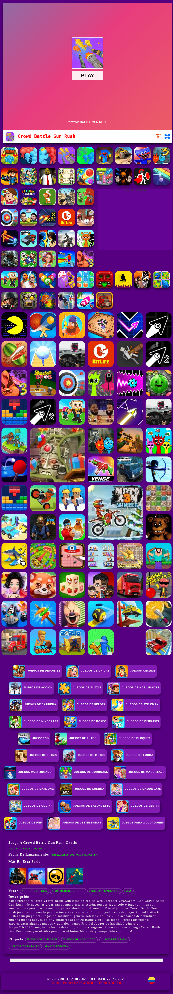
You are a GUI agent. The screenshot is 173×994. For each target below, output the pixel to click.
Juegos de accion (38, 687)
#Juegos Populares (104, 891)
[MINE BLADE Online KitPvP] (28, 183)
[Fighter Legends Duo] (28, 287)
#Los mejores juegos (68, 891)
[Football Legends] (28, 225)
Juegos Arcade (142, 670)
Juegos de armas (114, 939)
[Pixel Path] (123, 287)
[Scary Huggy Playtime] (104, 163)
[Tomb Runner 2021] (104, 287)
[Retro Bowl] (47, 204)
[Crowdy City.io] (28, 163)
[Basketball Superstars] (66, 287)
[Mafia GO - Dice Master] (47, 307)
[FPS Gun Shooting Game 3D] (66, 204)
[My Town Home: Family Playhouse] (9, 204)
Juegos (37, 849)
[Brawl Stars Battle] (55, 883)
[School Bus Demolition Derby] (123, 163)
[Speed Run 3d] (47, 225)
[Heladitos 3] (85, 266)
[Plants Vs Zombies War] (85, 204)
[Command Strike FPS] (66, 245)
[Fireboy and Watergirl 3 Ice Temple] (161, 163)
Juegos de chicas (95, 670)
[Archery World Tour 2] (9, 225)
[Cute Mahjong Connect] (66, 183)
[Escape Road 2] (28, 245)
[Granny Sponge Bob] (47, 183)
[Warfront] (9, 266)
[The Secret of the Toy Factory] (123, 183)
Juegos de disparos (42, 939)
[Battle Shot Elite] (17, 883)
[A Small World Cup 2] (28, 266)
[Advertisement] (135, 220)
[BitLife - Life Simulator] (66, 225)
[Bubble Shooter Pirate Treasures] (85, 183)
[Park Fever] (104, 183)
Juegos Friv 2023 (19, 849)
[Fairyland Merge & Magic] (47, 266)
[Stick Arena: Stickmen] (74, 883)
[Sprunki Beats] (28, 204)
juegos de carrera (40, 704)
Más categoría (56, 946)
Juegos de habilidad (79, 939)
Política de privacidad (78, 983)
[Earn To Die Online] (104, 307)
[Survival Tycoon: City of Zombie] (28, 307)
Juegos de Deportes (44, 670)
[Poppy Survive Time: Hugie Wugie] (142, 163)
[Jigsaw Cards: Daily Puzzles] (161, 287)
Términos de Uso (109, 983)
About (54, 983)
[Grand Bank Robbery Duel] (66, 307)
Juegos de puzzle (87, 687)
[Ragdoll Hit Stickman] (142, 183)
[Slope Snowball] (85, 225)
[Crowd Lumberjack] (85, 163)
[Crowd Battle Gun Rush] (66, 163)
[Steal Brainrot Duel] (9, 287)
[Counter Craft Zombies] (9, 183)
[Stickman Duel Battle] (9, 245)
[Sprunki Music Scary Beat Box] (85, 245)
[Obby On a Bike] (66, 266)
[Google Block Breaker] (161, 183)
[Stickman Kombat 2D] (47, 245)
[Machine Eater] (36, 883)
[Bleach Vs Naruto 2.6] (142, 287)
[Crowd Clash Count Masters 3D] (47, 163)
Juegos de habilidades (140, 687)
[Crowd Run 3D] (9, 163)
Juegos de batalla (25, 946)
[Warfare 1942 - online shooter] (9, 307)
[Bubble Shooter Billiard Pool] (47, 287)
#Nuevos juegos (34, 891)
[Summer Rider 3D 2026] (85, 307)
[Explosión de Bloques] (85, 287)
